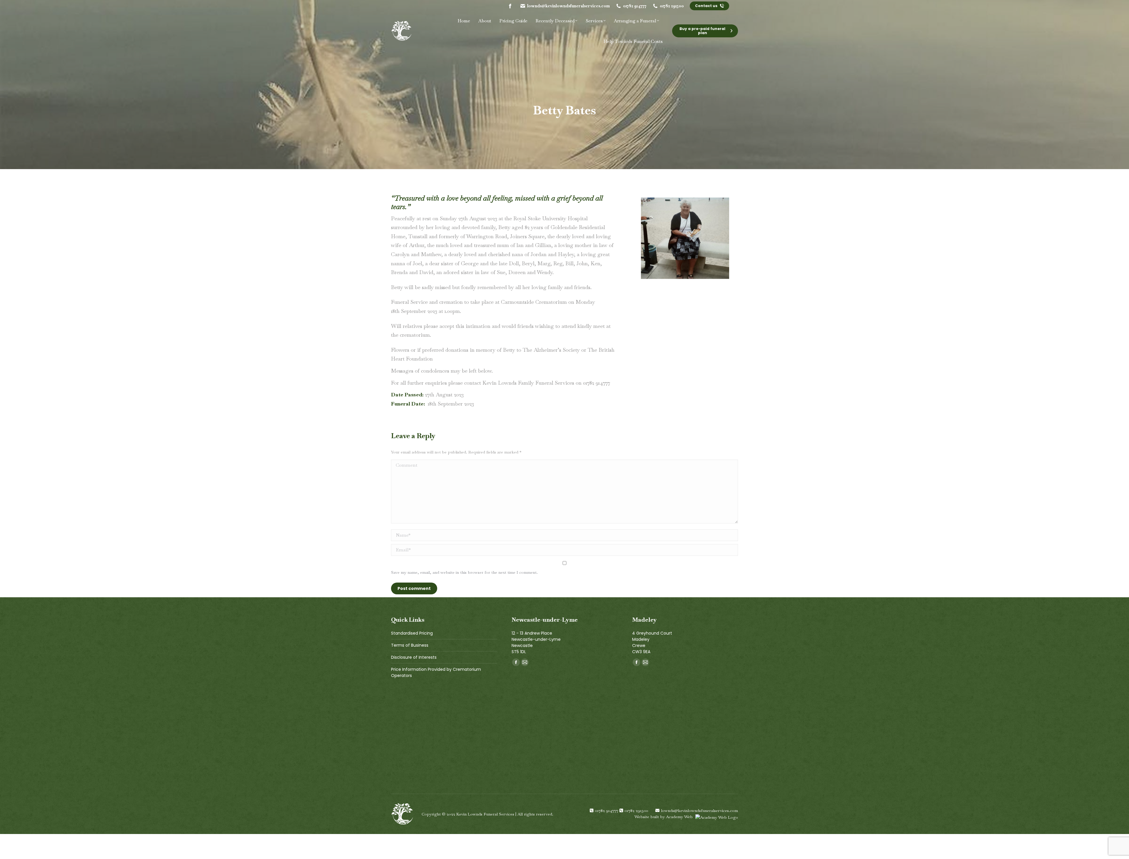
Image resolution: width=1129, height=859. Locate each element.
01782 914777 (635, 6)
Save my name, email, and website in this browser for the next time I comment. (464, 572)
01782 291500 (672, 6)
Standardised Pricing (412, 633)
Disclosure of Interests (414, 657)
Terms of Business (409, 645)
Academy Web (680, 816)
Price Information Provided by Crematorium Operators (436, 672)
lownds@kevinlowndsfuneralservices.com (568, 6)
